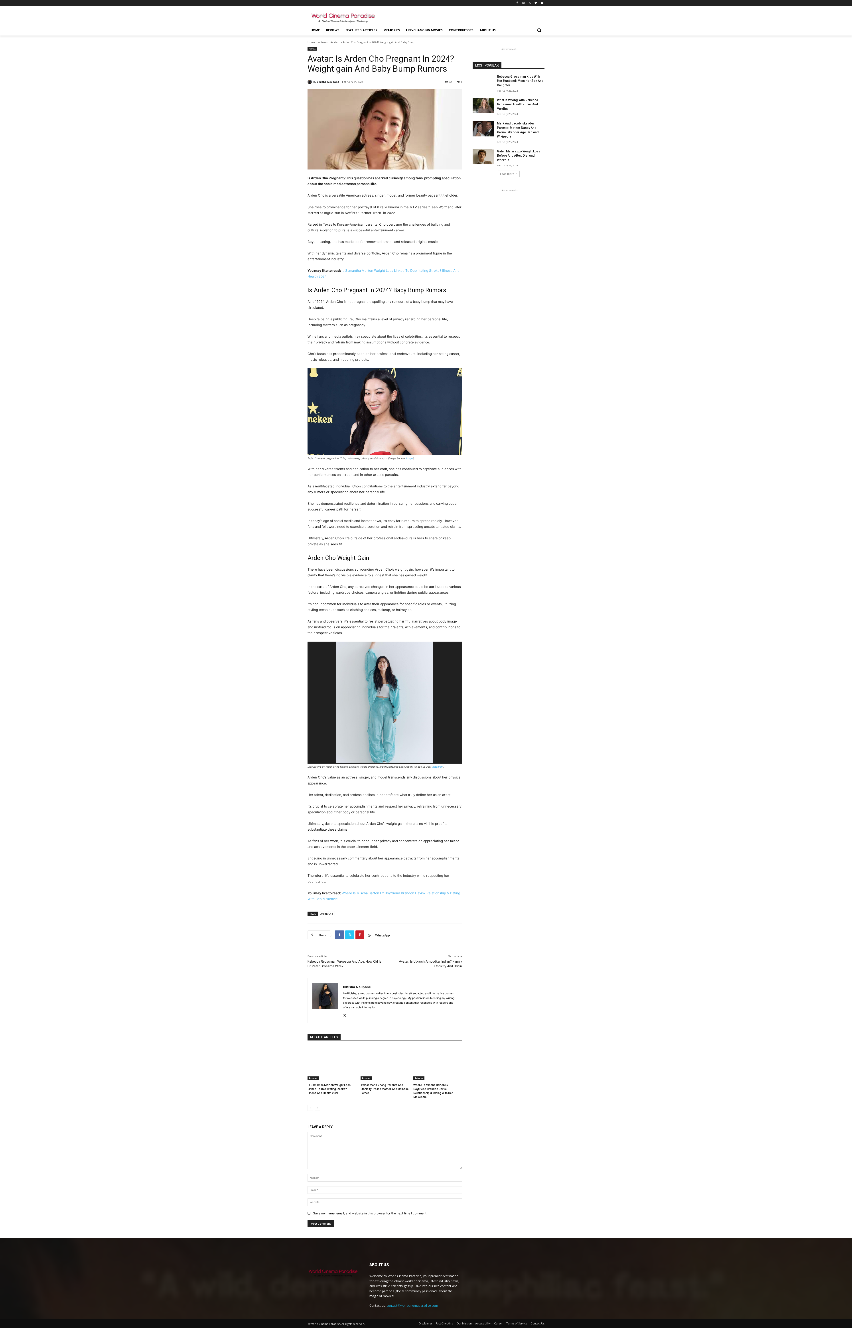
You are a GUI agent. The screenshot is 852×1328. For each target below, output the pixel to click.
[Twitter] (529, 3)
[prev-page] (310, 1108)
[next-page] (317, 1108)
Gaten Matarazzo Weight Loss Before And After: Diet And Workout (518, 156)
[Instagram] (523, 3)
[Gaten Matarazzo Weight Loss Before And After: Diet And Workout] (483, 156)
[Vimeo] (535, 3)
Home (311, 42)
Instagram (437, 766)
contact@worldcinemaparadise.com (412, 1305)
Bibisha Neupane (328, 81)
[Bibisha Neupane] (310, 82)
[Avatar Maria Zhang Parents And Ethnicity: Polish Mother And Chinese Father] (385, 1063)
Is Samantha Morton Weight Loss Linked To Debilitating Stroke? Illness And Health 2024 (329, 1089)
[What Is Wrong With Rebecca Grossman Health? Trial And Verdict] (483, 105)
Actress (322, 42)
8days (409, 458)
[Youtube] (541, 3)
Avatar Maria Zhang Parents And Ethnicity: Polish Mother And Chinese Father (385, 1089)
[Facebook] (517, 3)
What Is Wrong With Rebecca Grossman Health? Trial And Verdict (517, 104)
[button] (539, 30)
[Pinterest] (359, 934)
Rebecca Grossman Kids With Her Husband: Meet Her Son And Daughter (520, 81)
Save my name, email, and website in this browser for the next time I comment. (370, 1213)
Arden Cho (326, 913)
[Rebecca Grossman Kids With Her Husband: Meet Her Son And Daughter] (483, 82)
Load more (507, 174)
